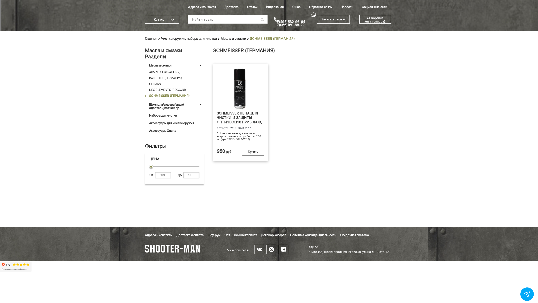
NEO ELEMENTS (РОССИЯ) (167, 90)
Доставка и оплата (190, 235)
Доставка (231, 7)
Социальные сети (374, 7)
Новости (346, 7)
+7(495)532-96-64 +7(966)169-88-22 (290, 23)
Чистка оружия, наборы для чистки (189, 39)
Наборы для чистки (163, 115)
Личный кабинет (245, 235)
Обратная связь (320, 7)
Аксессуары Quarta (162, 130)
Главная (151, 39)
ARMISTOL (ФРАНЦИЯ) (164, 72)
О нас (296, 7)
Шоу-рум (214, 235)
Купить (253, 151)
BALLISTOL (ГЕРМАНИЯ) (165, 78)
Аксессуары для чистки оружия (171, 123)
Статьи (252, 7)
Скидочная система (354, 235)
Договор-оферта (273, 235)
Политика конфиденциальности (313, 235)
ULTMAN (155, 84)
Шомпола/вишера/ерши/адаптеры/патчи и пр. (166, 106)
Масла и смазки (233, 39)
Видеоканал (275, 7)
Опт (227, 235)
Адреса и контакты (202, 7)
